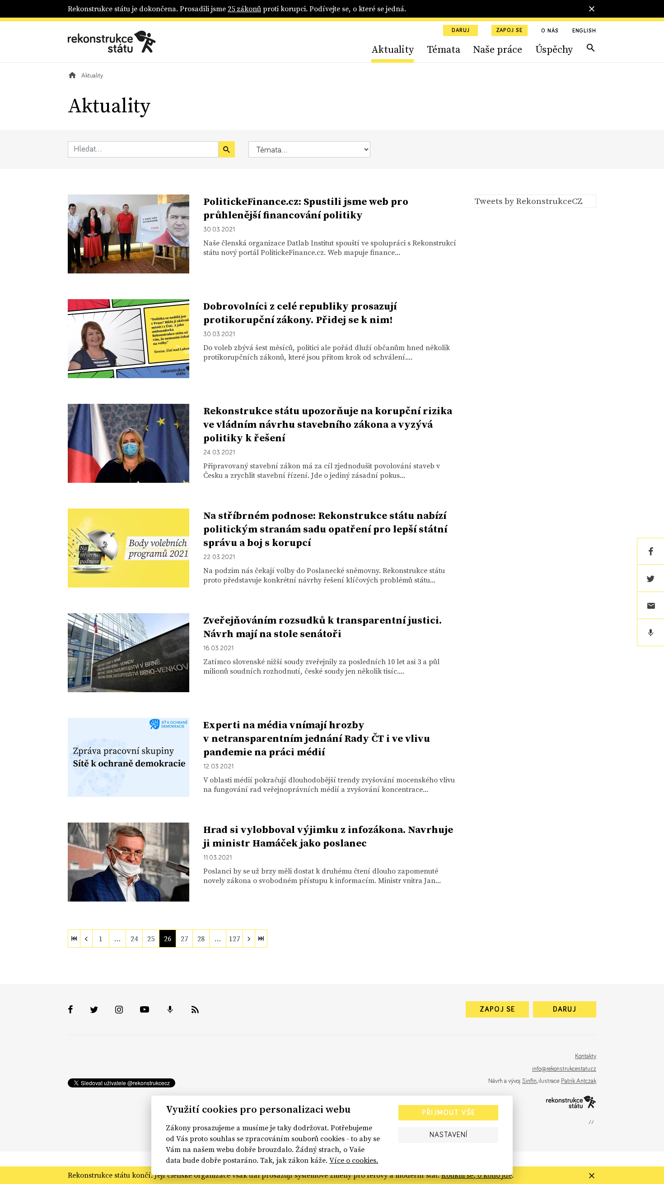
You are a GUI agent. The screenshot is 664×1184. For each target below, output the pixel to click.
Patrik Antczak (578, 1081)
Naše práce (497, 49)
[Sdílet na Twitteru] (650, 578)
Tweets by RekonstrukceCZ (529, 201)
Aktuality (392, 49)
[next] (249, 938)
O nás (550, 31)
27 (184, 939)
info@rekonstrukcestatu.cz (564, 1069)
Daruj (461, 30)
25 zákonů (244, 9)
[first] (74, 938)
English (584, 31)
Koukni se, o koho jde (476, 1175)
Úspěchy (554, 49)
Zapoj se (509, 30)
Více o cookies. (353, 1160)
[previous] (86, 938)
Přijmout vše (448, 1112)
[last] (261, 938)
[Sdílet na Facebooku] (650, 551)
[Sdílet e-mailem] (650, 605)
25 (150, 939)
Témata (443, 49)
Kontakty (585, 1056)
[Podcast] (650, 632)
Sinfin (529, 1081)
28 (201, 939)
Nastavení (449, 1134)
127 (234, 939)
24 (134, 939)
